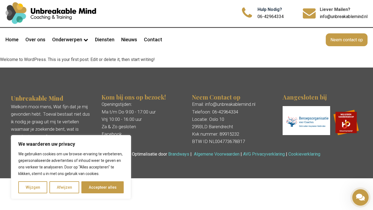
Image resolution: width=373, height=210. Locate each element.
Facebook (112, 134)
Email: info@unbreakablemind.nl (223, 104)
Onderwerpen (67, 39)
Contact (153, 39)
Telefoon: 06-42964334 (215, 112)
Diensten (104, 39)
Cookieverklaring (304, 154)
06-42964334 (270, 16)
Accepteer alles (103, 187)
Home (12, 39)
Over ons (35, 39)
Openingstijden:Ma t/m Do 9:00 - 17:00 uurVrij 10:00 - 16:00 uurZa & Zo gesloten (129, 115)
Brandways (178, 154)
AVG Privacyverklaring (264, 154)
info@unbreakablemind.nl (344, 16)
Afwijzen (64, 187)
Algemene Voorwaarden (216, 154)
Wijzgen (33, 187)
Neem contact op (346, 39)
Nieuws (129, 39)
